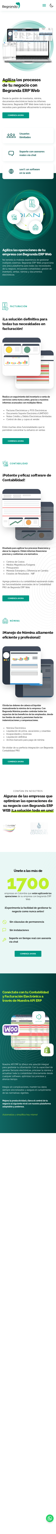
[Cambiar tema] (51, 5)
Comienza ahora (16, 115)
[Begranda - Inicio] (11, 5)
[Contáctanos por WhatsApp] (50, 1518)
